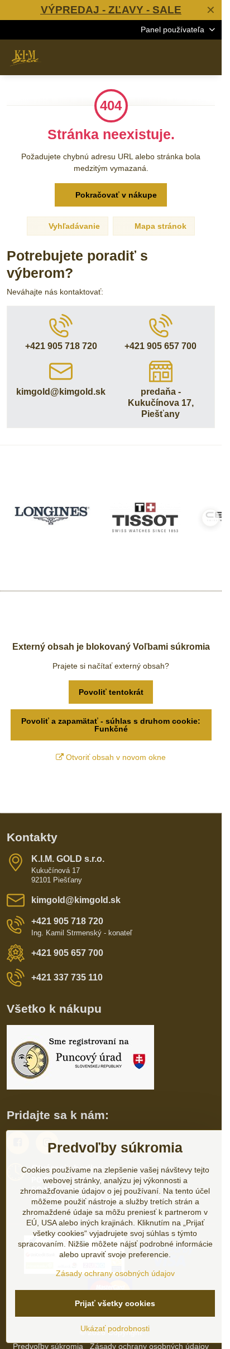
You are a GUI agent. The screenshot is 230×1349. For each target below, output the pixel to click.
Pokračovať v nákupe (115, 194)
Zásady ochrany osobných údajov (115, 1273)
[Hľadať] (154, 57)
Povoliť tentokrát (111, 692)
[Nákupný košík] (181, 57)
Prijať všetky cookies (115, 1303)
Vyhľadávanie (73, 226)
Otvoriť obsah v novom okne (115, 757)
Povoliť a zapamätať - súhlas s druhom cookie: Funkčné (110, 725)
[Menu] (208, 57)
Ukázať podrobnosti (115, 1328)
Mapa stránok (159, 226)
